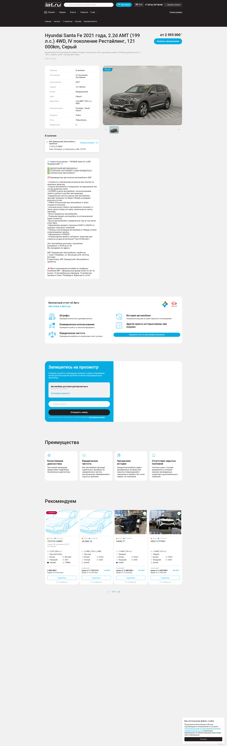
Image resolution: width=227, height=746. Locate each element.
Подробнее (61, 578)
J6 (80, 511)
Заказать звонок (173, 5)
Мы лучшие (124, 5)
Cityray (150, 511)
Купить (141, 609)
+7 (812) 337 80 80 (154, 4)
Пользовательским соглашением (197, 729)
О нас (92, 12)
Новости (84, 12)
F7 (115, 511)
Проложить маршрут (60, 393)
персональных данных (97, 417)
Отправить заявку (79, 412)
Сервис (62, 12)
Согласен (203, 739)
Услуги (73, 12)
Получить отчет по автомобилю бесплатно (147, 335)
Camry (47, 511)
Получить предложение (168, 41)
